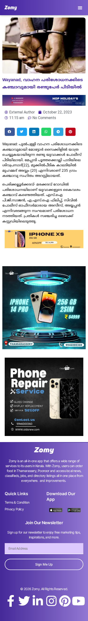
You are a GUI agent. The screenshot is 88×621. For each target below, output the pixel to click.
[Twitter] (24, 601)
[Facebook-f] (10, 601)
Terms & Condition (17, 502)
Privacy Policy (14, 509)
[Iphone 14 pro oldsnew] (44, 347)
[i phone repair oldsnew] (44, 434)
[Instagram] (51, 601)
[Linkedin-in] (38, 601)
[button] (80, 7)
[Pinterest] (65, 601)
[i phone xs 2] (44, 246)
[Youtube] (78, 601)
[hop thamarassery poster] (44, 104)
